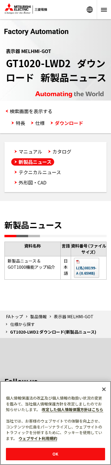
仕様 (40, 122)
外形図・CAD (32, 182)
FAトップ (14, 316)
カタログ (61, 151)
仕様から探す (22, 324)
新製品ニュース (35, 161)
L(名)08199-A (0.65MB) (86, 270)
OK (55, 454)
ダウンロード (69, 122)
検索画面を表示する (31, 111)
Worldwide (90, 9)
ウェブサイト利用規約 (38, 438)
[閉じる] (103, 389)
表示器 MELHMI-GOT (74, 316)
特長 (20, 122)
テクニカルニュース (40, 172)
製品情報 (38, 316)
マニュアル (30, 151)
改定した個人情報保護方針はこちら (72, 409)
